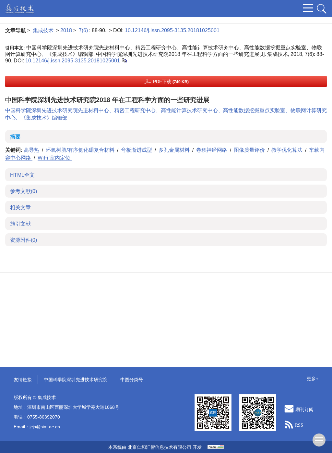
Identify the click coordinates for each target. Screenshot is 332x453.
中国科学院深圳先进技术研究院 (75, 379)
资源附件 (23, 240)
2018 (66, 30)
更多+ (312, 378)
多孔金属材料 (175, 150)
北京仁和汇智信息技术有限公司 (159, 447)
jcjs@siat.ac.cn (45, 426)
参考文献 (23, 191)
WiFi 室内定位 (55, 158)
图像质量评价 (250, 150)
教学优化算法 (287, 150)
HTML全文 (22, 175)
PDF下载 (171, 81)
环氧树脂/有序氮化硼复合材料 (81, 150)
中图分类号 (131, 379)
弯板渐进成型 (137, 150)
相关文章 (20, 207)
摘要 (15, 136)
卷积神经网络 (212, 150)
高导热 (32, 150)
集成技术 (43, 30)
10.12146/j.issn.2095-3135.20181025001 (172, 30)
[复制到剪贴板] (124, 60)
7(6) (84, 30)
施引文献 (20, 223)
